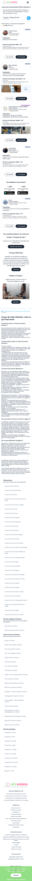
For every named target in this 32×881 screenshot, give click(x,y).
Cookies (16, 845)
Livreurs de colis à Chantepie (13, 522)
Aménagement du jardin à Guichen (14, 696)
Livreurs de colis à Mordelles (12, 566)
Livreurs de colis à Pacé (11, 513)
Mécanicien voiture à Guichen (13, 720)
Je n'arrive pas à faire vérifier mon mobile (16, 794)
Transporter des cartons (11, 762)
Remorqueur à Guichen (11, 626)
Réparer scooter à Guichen (12, 725)
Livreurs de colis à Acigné (12, 562)
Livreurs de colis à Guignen (12, 587)
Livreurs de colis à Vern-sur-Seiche (14, 543)
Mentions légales (16, 842)
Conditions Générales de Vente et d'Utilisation (16, 835)
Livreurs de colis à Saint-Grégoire (14, 534)
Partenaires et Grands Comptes (16, 825)
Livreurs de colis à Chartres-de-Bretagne (16, 547)
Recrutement (16, 827)
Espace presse (16, 823)
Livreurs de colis (19, 311)
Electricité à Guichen (10, 662)
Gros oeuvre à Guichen (11, 666)
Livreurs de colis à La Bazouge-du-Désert (16, 600)
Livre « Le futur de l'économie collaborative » (16, 818)
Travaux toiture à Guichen (12, 657)
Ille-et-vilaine (27, 311)
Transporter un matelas (11, 758)
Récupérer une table (10, 741)
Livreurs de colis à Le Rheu (12, 539)
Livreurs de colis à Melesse (12, 570)
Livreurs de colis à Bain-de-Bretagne (14, 574)
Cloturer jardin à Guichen (11, 706)
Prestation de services (16, 849)
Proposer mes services (16, 816)
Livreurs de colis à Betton (12, 530)
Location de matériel (16, 847)
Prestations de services (9, 311)
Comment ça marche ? (16, 810)
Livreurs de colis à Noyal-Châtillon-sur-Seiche (15, 552)
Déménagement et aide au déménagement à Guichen (12, 711)
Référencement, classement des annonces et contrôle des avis (16, 839)
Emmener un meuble (10, 754)
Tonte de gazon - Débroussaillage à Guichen (14, 701)
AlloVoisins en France (16, 820)
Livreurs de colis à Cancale (12, 583)
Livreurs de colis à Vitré (11, 509)
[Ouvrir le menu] (28, 2)
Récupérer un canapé (10, 766)
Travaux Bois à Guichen (11, 670)
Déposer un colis (9, 771)
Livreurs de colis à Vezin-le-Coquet (14, 591)
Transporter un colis (10, 732)
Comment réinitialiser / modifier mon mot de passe (16, 800)
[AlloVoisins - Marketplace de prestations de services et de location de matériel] (10, 3)
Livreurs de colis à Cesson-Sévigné (14, 505)
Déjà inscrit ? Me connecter (16, 879)
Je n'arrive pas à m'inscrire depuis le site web (16, 798)
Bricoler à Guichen (10, 640)
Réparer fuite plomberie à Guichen (14, 683)
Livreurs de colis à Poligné (12, 610)
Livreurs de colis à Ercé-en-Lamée (14, 614)
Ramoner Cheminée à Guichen (13, 687)
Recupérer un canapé (10, 749)
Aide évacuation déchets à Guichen (14, 630)
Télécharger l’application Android (16, 859)
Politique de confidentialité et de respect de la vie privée (16, 837)
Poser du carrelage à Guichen (13, 653)
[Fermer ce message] (28, 869)
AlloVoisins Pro (16, 812)
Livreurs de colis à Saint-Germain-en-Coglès (15, 605)
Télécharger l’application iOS (16, 857)
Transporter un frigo (10, 745)
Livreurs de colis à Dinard (11, 526)
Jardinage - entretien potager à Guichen (16, 691)
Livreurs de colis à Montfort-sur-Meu (15, 579)
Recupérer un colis (10, 737)
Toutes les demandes (16, 814)
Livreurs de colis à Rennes (12, 486)
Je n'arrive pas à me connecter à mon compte (16, 796)
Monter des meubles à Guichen (13, 645)
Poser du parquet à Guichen (12, 649)
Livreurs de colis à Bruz (11, 494)
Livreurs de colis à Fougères (12, 517)
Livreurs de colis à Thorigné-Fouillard (15, 557)
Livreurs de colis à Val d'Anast (13, 596)
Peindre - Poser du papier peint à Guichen (16, 674)
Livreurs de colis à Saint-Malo (13, 490)
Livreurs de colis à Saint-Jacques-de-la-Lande (15, 499)
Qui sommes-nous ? (16, 808)
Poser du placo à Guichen (12, 679)
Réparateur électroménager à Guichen (15, 716)
